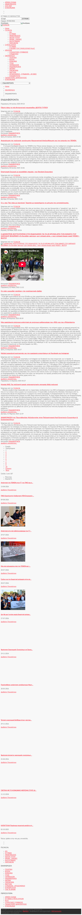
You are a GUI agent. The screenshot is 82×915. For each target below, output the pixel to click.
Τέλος (7, 470)
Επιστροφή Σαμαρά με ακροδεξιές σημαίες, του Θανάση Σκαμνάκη (27, 172)
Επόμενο (8, 468)
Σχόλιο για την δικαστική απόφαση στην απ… (16, 579)
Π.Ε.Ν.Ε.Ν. (16, 111)
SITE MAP (8, 6)
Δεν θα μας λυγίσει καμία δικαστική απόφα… (16, 614)
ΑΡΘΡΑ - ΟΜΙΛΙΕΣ (11, 858)
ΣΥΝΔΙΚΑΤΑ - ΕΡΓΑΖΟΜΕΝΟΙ (15, 886)
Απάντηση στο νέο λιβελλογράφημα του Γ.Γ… (16, 531)
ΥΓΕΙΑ (7, 875)
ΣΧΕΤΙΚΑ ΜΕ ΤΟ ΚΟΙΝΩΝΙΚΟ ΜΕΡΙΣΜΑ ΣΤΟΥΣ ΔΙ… (18, 790)
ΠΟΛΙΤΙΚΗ (8, 869)
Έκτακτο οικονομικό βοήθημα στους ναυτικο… (16, 720)
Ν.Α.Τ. (7, 900)
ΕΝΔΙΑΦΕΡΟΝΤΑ (14, 133)
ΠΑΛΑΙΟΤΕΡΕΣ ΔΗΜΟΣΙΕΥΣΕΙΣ (16, 904)
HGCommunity (56, 911)
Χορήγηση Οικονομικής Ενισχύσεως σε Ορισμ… (17, 650)
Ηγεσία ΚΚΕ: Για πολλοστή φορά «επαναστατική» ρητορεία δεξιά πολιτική (29, 384)
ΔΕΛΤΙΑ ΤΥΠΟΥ (10, 856)
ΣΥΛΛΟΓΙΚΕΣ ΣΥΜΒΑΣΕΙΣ (14, 902)
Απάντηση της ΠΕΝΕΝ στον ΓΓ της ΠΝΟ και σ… (17, 483)
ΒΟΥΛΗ (7, 871)
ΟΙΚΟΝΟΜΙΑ (9, 882)
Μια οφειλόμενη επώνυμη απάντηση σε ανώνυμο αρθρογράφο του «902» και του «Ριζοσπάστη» (38, 322)
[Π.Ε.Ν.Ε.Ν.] (5, 25)
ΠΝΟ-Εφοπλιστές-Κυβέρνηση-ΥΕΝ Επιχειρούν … (17, 496)
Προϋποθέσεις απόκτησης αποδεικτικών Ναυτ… (17, 685)
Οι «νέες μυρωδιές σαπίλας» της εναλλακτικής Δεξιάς (21, 291)
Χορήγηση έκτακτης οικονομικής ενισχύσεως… (16, 755)
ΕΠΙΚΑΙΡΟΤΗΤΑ (10, 888)
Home (7, 86)
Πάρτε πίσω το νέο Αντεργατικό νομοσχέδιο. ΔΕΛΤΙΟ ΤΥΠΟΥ (24, 107)
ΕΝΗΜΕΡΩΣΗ (10, 90)
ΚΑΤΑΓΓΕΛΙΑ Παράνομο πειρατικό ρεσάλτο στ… (17, 825)
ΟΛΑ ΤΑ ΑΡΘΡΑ (10, 889)
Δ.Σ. (6, 851)
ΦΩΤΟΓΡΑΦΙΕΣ (10, 860)
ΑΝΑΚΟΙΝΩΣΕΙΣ (10, 4)
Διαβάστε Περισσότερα (8, 490)
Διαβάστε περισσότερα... (9, 135)
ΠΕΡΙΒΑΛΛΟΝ (10, 877)
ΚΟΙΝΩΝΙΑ (8, 873)
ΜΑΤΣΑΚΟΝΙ (9, 862)
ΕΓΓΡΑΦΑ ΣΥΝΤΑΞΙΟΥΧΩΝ (14, 899)
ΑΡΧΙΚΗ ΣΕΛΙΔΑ (10, 2)
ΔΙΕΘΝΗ (8, 880)
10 (6, 467)
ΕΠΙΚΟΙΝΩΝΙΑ (10, 8)
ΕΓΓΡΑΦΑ (8, 853)
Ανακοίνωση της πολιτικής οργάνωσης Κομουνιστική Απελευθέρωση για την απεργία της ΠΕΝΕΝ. (39, 140)
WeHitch (26, 911)
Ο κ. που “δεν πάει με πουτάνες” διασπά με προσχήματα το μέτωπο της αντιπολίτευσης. (35, 203)
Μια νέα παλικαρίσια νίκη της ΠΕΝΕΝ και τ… (16, 566)
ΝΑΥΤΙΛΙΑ (8, 884)
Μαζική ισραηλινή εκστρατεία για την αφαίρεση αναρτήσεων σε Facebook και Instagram (35, 353)
